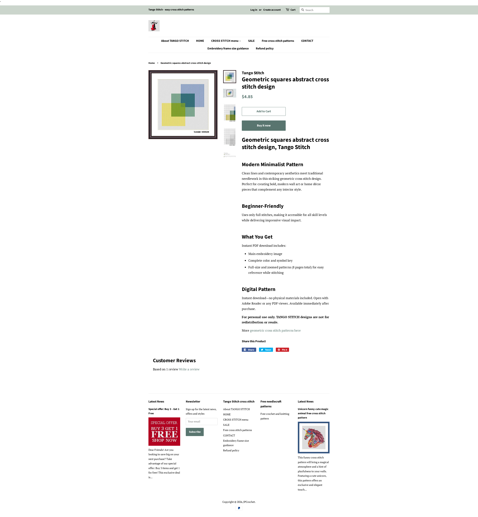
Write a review (189, 369)
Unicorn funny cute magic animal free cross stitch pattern (313, 413)
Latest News (156, 402)
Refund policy (265, 48)
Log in (253, 10)
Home (151, 63)
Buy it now (264, 125)
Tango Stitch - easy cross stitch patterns (171, 10)
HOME (200, 41)
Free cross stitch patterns (278, 41)
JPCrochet (249, 502)
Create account (272, 10)
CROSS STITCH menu (225, 41)
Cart (293, 10)
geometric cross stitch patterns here (275, 330)
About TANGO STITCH (175, 41)
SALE (251, 41)
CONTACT (307, 41)
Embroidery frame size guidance (228, 48)
